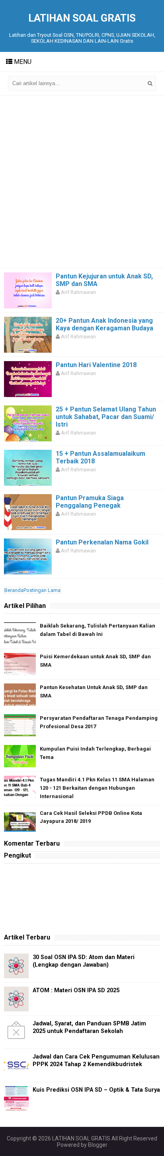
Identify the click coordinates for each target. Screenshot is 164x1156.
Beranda (13, 590)
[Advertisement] (82, 181)
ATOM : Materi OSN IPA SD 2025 (76, 990)
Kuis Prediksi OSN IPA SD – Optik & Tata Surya (96, 1089)
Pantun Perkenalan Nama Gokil (102, 542)
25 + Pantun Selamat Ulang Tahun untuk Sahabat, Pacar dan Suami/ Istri (106, 416)
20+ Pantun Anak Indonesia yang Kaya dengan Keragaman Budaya (104, 324)
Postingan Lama (42, 590)
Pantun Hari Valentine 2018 (96, 365)
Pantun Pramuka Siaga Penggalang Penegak (90, 501)
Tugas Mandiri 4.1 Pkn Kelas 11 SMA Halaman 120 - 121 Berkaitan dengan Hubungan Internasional (97, 788)
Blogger (97, 1145)
